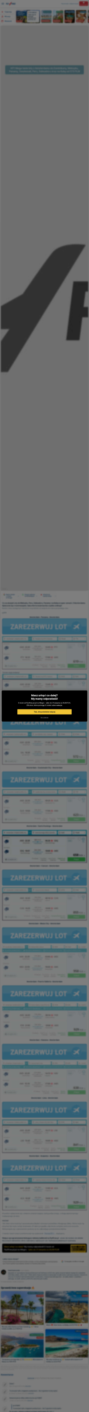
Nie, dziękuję (44, 717)
